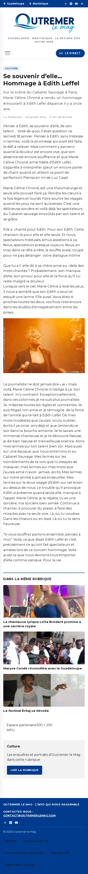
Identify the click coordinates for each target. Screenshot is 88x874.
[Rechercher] (82, 3)
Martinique (40, 3)
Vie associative (36, 841)
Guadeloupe (15, 3)
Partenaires (60, 853)
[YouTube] (76, 3)
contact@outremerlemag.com (29, 815)
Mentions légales (20, 865)
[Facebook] (65, 3)
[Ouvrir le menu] (7, 53)
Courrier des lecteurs (24, 853)
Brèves (11, 841)
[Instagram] (71, 3)
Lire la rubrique (24, 770)
